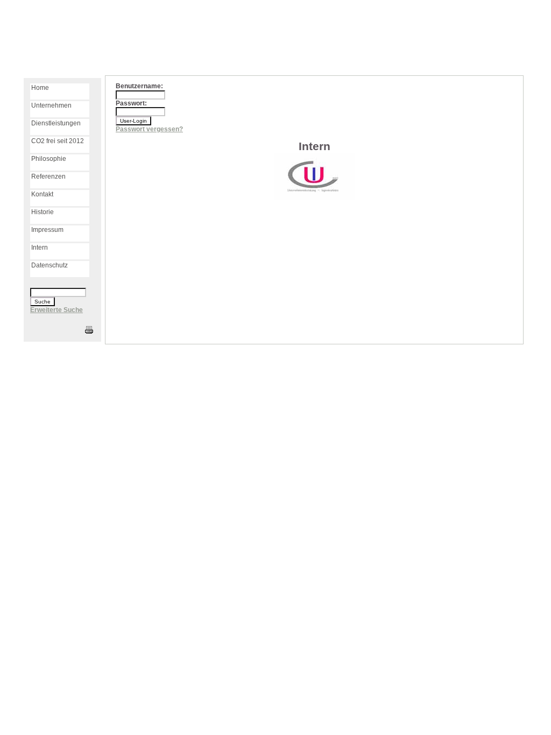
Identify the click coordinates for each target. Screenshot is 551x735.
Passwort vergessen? (149, 129)
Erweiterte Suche (56, 310)
